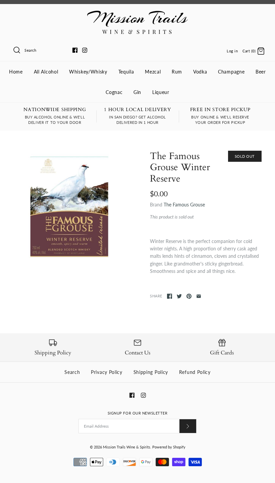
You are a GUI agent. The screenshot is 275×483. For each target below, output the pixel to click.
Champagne (231, 72)
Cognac (114, 92)
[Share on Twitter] (179, 296)
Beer (261, 72)
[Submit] (187, 426)
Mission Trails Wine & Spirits (126, 447)
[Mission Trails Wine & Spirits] (137, 14)
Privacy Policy (106, 372)
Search (72, 372)
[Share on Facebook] (169, 296)
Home (16, 72)
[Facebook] (74, 50)
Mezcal (153, 72)
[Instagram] (84, 50)
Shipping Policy (150, 372)
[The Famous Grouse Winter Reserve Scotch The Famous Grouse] (69, 206)
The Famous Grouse (184, 204)
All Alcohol (46, 72)
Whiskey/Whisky (88, 72)
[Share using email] (198, 296)
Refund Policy (195, 372)
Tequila (126, 72)
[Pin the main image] (188, 296)
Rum (177, 72)
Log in (232, 51)
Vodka (200, 72)
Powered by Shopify (168, 447)
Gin (137, 92)
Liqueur (160, 92)
